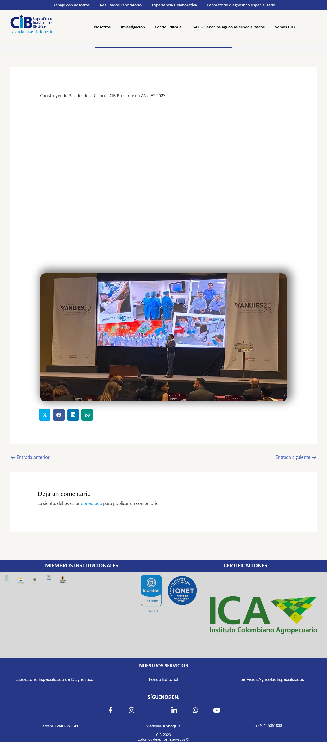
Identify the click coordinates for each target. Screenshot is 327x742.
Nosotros (102, 27)
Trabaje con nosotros (71, 5)
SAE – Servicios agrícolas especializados (229, 27)
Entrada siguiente (295, 457)
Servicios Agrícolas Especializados (272, 679)
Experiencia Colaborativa (174, 5)
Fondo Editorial (168, 27)
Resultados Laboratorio (121, 5)
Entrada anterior (30, 457)
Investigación (133, 27)
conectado (91, 503)
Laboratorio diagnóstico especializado (241, 5)
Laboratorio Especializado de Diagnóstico (54, 679)
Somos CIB (285, 27)
